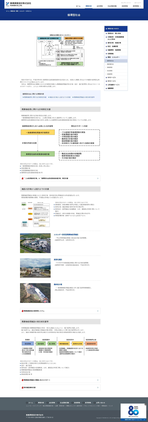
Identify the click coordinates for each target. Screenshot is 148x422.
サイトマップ (37, 405)
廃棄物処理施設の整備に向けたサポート (37, 380)
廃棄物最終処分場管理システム (34, 311)
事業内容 (89, 6)
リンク (111, 405)
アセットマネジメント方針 (92, 405)
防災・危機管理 (113, 46)
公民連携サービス (114, 84)
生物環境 (109, 74)
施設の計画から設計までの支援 (60, 97)
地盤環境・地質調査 (114, 50)
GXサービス (112, 77)
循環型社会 (110, 60)
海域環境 (109, 67)
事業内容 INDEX (113, 28)
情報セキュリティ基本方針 (74, 405)
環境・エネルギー (114, 57)
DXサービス (112, 81)
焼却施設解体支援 (30, 387)
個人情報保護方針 (48, 405)
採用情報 (136, 6)
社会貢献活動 (112, 6)
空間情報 (111, 53)
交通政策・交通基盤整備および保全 (116, 38)
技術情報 (125, 6)
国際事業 (111, 88)
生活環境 (109, 70)
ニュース (28, 405)
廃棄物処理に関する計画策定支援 (35, 97)
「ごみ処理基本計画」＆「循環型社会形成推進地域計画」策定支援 (46, 178)
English (138, 2)
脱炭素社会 (110, 64)
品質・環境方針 (60, 405)
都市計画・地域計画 (114, 43)
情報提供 (104, 405)
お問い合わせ (127, 2)
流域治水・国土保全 (114, 33)
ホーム (78, 6)
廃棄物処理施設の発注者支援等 (84, 97)
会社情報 (100, 6)
